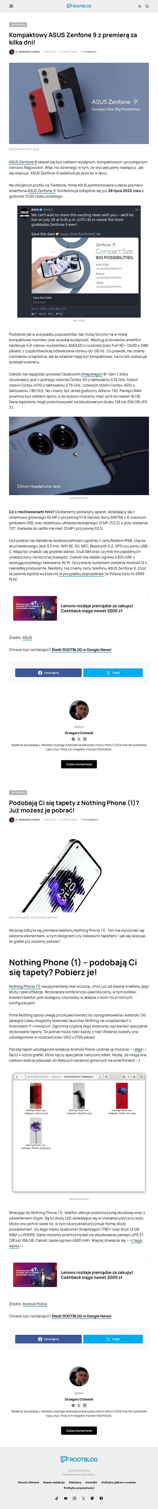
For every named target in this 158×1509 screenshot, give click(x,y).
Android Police (35, 1303)
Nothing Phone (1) (25, 986)
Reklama (75, 1482)
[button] (11, 6)
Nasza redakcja (54, 1482)
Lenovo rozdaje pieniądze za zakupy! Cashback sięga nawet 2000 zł (97, 608)
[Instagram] (74, 1498)
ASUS (27, 637)
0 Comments (89, 51)
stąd (138, 1049)
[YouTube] (65, 1498)
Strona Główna (28, 1482)
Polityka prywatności (79, 1488)
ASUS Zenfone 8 (23, 161)
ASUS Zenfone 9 (41, 190)
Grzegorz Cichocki (79, 733)
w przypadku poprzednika (81, 573)
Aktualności (18, 24)
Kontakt (91, 1482)
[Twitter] (83, 1498)
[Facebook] (101, 1498)
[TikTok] (56, 1498)
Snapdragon (92, 374)
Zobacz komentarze (79, 764)
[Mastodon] (92, 1498)
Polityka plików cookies (118, 1482)
